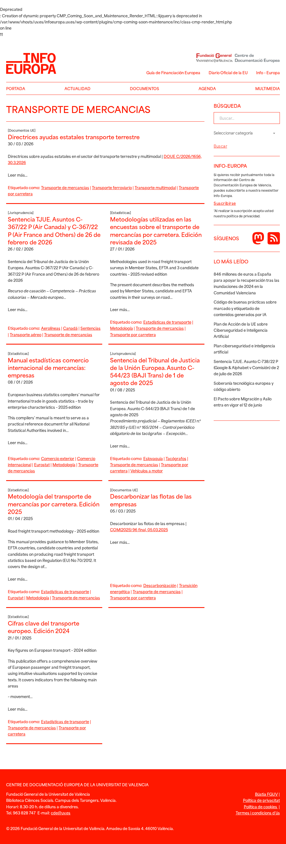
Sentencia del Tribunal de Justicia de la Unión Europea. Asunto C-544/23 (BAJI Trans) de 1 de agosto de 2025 (155, 371)
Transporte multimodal (155, 187)
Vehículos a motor (146, 470)
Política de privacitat (261, 800)
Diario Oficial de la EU (228, 72)
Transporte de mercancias (65, 187)
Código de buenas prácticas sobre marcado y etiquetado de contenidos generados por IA (245, 308)
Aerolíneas (50, 328)
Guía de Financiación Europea (173, 72)
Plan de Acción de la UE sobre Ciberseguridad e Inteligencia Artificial (241, 330)
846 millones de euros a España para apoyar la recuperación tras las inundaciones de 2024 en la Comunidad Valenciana (246, 283)
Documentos (144, 88)
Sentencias (90, 328)
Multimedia (267, 88)
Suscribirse (225, 203)
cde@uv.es (60, 813)
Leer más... (17, 175)
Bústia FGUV (266, 794)
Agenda (207, 88)
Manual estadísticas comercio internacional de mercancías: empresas (48, 367)
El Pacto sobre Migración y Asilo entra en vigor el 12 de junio (242, 402)
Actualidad (77, 88)
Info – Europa (268, 72)
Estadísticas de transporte (167, 322)
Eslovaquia (153, 458)
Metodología (121, 328)
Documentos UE (21, 130)
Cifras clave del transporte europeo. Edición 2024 (43, 627)
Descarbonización (159, 585)
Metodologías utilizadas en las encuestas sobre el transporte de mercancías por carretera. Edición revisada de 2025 (156, 230)
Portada (15, 88)
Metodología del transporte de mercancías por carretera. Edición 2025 (53, 504)
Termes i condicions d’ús (258, 813)
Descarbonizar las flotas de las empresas (151, 500)
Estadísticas (120, 212)
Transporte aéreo (25, 334)
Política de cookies (261, 806)
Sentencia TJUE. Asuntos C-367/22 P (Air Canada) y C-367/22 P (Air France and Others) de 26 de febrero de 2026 (54, 230)
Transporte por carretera (133, 334)
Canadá (70, 328)
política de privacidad (243, 215)
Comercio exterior (57, 458)
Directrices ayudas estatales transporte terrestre (74, 136)
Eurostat (42, 464)
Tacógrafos (176, 458)
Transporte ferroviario (112, 187)
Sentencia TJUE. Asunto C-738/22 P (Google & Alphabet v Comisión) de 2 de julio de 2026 (246, 367)
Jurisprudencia (20, 212)
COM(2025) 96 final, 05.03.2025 (139, 529)
